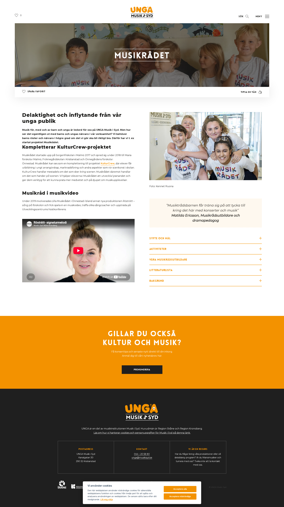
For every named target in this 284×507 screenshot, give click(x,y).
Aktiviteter (157, 249)
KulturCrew (108, 163)
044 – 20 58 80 (142, 454)
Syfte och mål (160, 238)
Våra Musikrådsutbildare (168, 259)
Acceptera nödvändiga (180, 496)
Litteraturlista (161, 270)
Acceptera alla (180, 489)
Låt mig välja (106, 499)
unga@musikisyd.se (142, 457)
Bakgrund (156, 280)
